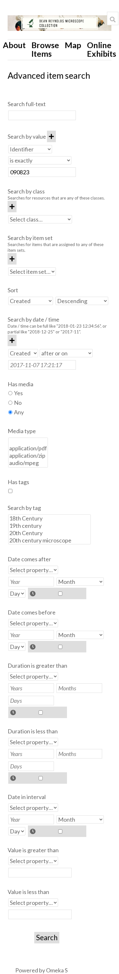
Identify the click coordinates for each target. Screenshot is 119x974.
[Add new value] (51, 136)
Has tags (18, 481)
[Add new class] (12, 206)
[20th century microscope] (49, 540)
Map (73, 45)
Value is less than (28, 891)
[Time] (57, 593)
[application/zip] (28, 455)
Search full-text (27, 103)
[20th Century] (49, 533)
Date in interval (27, 796)
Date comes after (29, 559)
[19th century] (49, 525)
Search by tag (24, 507)
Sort (13, 290)
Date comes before (32, 612)
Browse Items (45, 49)
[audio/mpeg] (28, 463)
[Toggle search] (112, 19)
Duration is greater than (37, 665)
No (18, 402)
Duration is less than (33, 731)
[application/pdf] (28, 448)
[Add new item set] (12, 259)
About (14, 45)
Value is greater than (33, 850)
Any (19, 412)
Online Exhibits (101, 49)
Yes (18, 392)
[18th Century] (49, 518)
